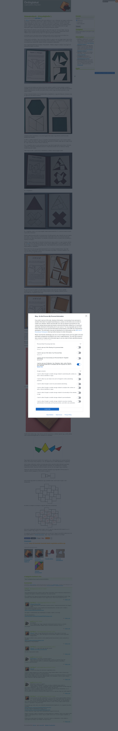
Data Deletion (49, 414)
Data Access (59, 414)
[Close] (86, 316)
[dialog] (59, 365)
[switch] (79, 347)
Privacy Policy (68, 414)
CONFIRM (47, 409)
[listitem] (59, 344)
